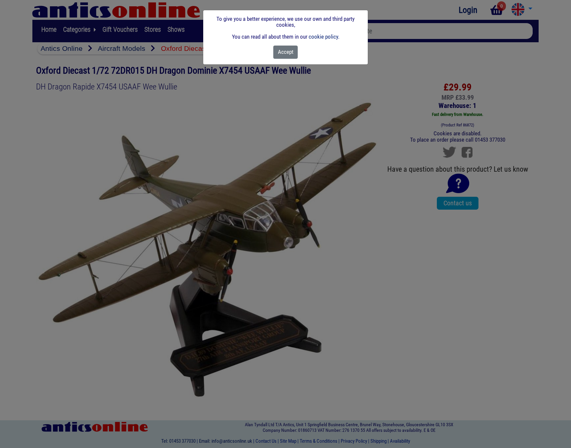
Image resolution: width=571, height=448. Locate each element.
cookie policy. (324, 36)
